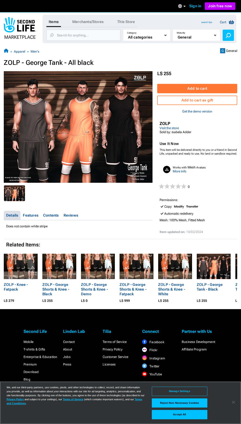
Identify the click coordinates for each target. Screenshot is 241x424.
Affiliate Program (194, 349)
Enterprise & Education (40, 357)
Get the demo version (197, 111)
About (67, 349)
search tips (206, 22)
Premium (30, 364)
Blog (27, 379)
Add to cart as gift (197, 100)
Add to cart (197, 88)
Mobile (28, 342)
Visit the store (169, 128)
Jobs (67, 357)
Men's (35, 51)
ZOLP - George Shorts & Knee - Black (55, 289)
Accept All (179, 414)
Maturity (181, 32)
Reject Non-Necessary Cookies (179, 402)
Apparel (19, 51)
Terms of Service (115, 342)
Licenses (109, 364)
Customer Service (115, 357)
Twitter (154, 366)
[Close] (233, 402)
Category (132, 32)
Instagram (157, 358)
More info (179, 171)
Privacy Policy (112, 349)
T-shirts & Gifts (34, 349)
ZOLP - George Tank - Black (210, 287)
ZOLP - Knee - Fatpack (16, 287)
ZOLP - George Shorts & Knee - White (171, 289)
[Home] (6, 51)
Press (67, 364)
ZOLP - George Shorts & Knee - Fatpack (133, 289)
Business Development (198, 342)
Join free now (220, 6)
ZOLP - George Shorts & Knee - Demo (94, 289)
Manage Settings (179, 391)
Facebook (156, 342)
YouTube (155, 374)
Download (31, 372)
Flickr (153, 350)
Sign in (195, 6)
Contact (69, 342)
